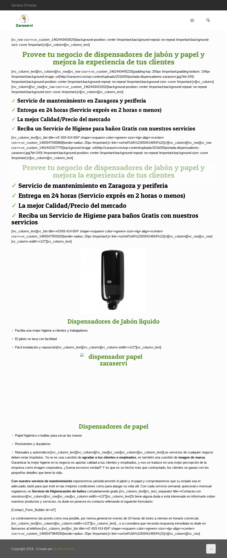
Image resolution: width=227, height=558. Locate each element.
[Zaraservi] (24, 20)
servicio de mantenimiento (51, 481)
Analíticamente (63, 549)
